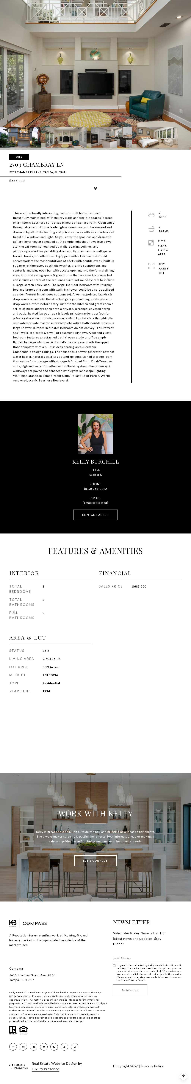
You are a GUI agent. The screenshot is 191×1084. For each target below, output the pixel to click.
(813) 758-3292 (95, 488)
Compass (84, 992)
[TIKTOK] (64, 1047)
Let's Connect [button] (95, 860)
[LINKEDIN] (33, 1047)
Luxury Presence (45, 1069)
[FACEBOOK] (13, 1047)
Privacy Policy (137, 980)
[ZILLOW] (54, 1047)
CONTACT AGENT (95, 514)
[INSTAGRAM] (23, 1047)
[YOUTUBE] (44, 1047)
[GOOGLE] (74, 1047)
